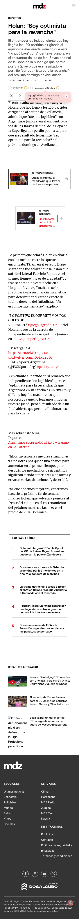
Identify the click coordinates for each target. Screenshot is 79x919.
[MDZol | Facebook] (25, 874)
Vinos (7, 818)
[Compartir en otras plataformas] (19, 95)
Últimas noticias (14, 791)
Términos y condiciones (56, 856)
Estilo (7, 813)
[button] (74, 6)
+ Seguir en (17, 88)
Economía (10, 797)
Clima (45, 791)
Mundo (8, 808)
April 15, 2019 (47, 367)
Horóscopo (48, 797)
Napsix (45, 818)
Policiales (10, 802)
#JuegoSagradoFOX (43, 325)
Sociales (9, 824)
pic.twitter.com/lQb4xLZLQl (30, 357)
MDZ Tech (47, 813)
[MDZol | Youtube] (44, 874)
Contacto (47, 839)
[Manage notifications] (70, 903)
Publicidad (48, 834)
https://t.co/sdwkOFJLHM (28, 353)
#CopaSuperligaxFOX (33, 339)
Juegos (46, 808)
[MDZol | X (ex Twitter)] (54, 874)
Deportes (14, 18)
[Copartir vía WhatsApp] (11, 95)
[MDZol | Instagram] (35, 874)
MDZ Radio (48, 802)
